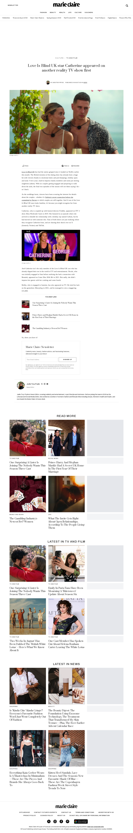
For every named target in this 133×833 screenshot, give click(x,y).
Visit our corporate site (95, 826)
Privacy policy (29, 815)
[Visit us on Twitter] (49, 821)
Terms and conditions (84, 812)
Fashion (43, 12)
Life (69, 12)
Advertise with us (106, 812)
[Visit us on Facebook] (61, 821)
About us (61, 815)
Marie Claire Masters (37, 18)
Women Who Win (125, 18)
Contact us (66, 812)
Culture (78, 12)
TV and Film (71, 58)
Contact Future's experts (45, 812)
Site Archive (24, 812)
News (85, 82)
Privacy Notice (29, 366)
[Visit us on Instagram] (55, 821)
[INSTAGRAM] (44, 384)
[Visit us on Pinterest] (67, 821)
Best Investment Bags (85, 18)
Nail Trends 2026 (70, 18)
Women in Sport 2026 (20, 18)
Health (62, 12)
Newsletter (76, 166)
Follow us (66, 166)
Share (26, 166)
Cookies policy (46, 815)
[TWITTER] (42, 384)
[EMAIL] (47, 384)
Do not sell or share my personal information (90, 815)
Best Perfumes (100, 18)
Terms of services (47, 365)
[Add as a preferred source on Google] (93, 821)
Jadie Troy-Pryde (58, 82)
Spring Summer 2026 (54, 18)
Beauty (53, 12)
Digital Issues (112, 18)
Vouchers (89, 12)
